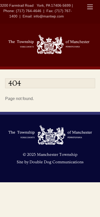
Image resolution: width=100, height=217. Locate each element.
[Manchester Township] (49, 53)
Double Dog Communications (56, 162)
